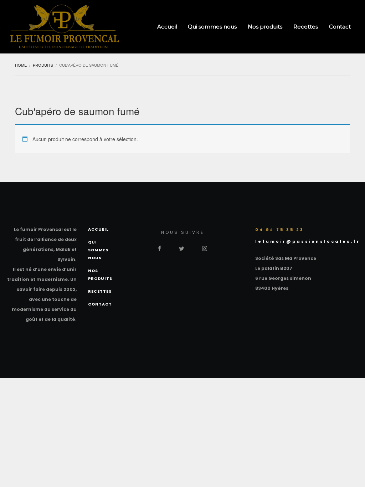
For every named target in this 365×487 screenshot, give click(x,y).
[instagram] (204, 247)
